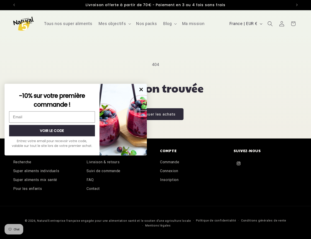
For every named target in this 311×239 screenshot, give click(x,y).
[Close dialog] (141, 89)
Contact (93, 188)
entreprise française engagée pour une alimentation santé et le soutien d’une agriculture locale (120, 220)
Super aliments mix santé (35, 180)
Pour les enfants (27, 188)
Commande (169, 162)
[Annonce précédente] (14, 5)
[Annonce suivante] (297, 5)
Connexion (169, 171)
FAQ (90, 180)
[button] (114, 23)
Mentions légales (158, 225)
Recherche (22, 162)
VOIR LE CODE (52, 130)
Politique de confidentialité (216, 220)
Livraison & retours (103, 162)
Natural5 (43, 220)
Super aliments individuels (36, 171)
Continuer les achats (155, 114)
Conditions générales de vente (263, 220)
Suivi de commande (103, 171)
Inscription (169, 180)
